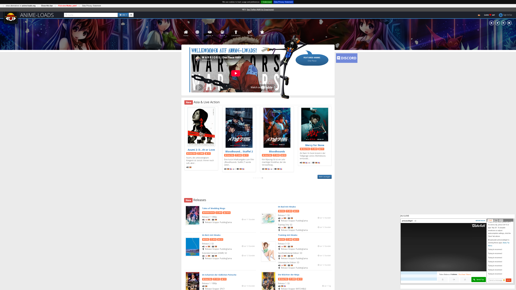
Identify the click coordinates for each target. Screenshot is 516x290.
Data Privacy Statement (283, 2)
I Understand (266, 2)
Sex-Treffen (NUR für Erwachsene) (260, 10)
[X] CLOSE (404, 216)
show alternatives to (20, 6)
